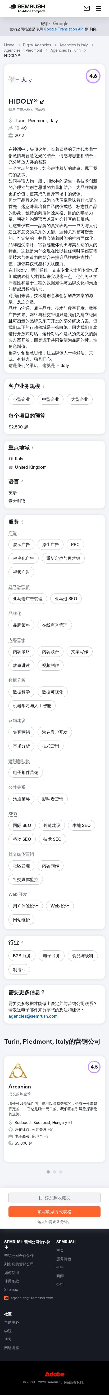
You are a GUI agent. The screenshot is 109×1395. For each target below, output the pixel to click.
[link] (87, 8)
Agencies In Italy (74, 45)
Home (9, 45)
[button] (93, 76)
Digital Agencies (37, 45)
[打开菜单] (98, 8)
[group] (54, 1105)
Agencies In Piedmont (23, 50)
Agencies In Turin (66, 50)
